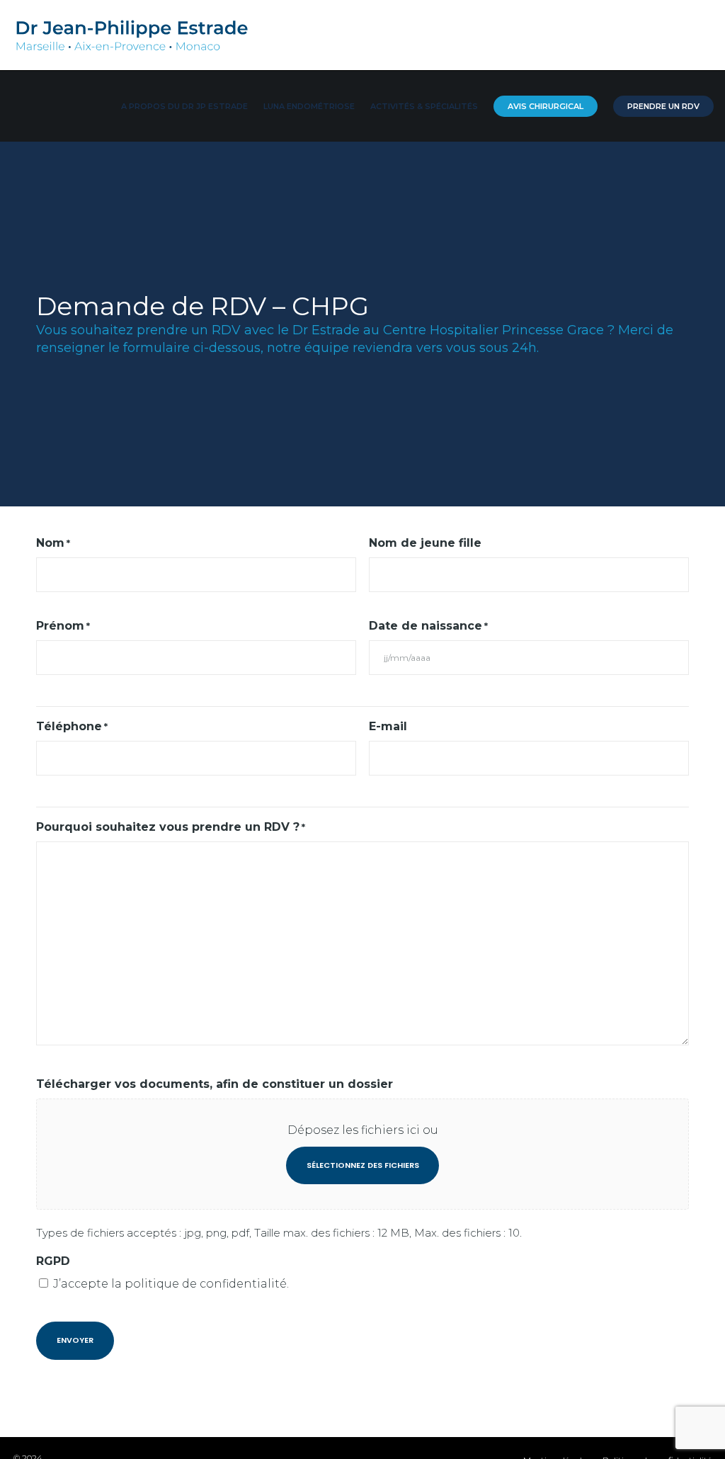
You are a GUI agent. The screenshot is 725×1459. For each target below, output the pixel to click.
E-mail (388, 726)
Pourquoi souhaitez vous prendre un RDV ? (170, 827)
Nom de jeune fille (425, 543)
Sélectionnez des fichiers (363, 1165)
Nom (53, 543)
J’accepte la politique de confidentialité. (171, 1283)
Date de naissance (428, 625)
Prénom (63, 625)
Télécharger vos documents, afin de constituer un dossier (214, 1084)
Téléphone (72, 726)
